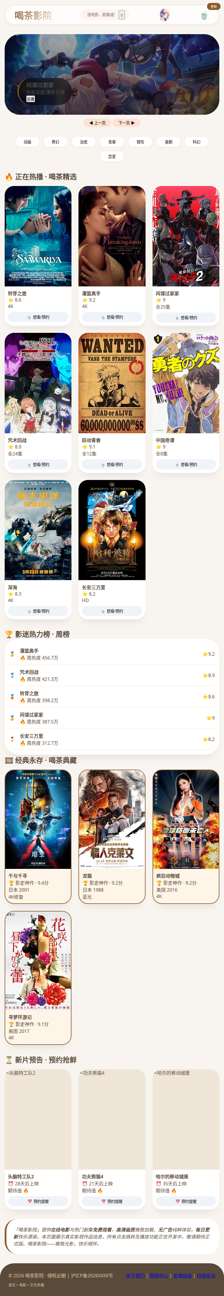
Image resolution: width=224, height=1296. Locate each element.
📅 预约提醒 (38, 1201)
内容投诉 (206, 1275)
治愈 (84, 142)
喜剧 (168, 142)
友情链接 (182, 1275)
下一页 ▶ (126, 123)
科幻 (196, 142)
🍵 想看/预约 (38, 317)
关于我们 (135, 1275)
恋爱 (112, 156)
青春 (112, 142)
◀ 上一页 (97, 123)
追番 (30, 99)
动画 (27, 142)
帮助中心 (159, 1275)
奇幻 (55, 142)
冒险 (140, 142)
